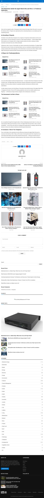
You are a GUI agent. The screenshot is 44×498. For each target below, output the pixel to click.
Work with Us (40, 492)
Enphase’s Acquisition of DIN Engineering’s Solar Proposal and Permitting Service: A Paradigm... (12, 486)
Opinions (24, 470)
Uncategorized (22, 442)
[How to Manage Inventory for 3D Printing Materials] (5, 61)
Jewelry (22, 402)
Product (22, 423)
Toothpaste (22, 439)
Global (22, 391)
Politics (24, 462)
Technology (22, 436)
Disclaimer (20, 492)
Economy (24, 467)
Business (22, 372)
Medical (22, 418)
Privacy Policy (13, 492)
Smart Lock (22, 426)
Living (22, 412)
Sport (22, 428)
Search (2, 262)
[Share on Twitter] (24, 25)
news (8, 141)
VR (22, 450)
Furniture (22, 386)
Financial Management (22, 383)
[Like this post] (19, 25)
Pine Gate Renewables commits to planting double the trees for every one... (13, 478)
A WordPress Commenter (5, 289)
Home (2, 4)
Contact (29, 492)
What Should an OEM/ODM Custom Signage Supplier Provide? (13, 274)
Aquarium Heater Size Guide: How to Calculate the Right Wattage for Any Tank (35, 61)
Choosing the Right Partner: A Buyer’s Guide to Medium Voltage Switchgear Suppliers (34, 67)
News (22, 420)
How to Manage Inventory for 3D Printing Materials (11, 187)
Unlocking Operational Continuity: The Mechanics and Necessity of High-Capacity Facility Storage (20, 277)
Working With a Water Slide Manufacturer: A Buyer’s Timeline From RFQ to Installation (18, 280)
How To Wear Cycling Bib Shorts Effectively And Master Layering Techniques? (14, 73)
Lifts (22, 407)
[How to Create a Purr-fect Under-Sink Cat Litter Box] (3, 482)
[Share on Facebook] (22, 25)
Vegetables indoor (22, 445)
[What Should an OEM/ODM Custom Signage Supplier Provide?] (4, 339)
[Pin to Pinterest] (27, 25)
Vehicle (22, 447)
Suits (22, 431)
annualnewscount (8, 11)
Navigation (14, 289)
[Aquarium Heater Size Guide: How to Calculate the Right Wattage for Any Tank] (25, 61)
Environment (22, 378)
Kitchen (22, 404)
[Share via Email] (30, 25)
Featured (7, 4)
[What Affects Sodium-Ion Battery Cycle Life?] (4, 354)
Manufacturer (22, 415)
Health (22, 394)
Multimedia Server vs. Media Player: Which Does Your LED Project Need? (15, 271)
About (25, 492)
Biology (22, 370)
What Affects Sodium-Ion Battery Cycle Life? (10, 283)
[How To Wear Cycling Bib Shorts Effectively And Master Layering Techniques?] (5, 74)
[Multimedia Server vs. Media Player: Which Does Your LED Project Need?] (22, 320)
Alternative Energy (22, 362)
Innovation (22, 399)
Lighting (22, 410)
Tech (11, 141)
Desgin (22, 375)
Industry (22, 396)
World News (25, 461)
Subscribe (34, 492)
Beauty (22, 367)
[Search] (42, 1)
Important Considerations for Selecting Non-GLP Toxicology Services (14, 67)
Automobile (22, 364)
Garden (22, 388)
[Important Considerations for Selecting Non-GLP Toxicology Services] (5, 68)
